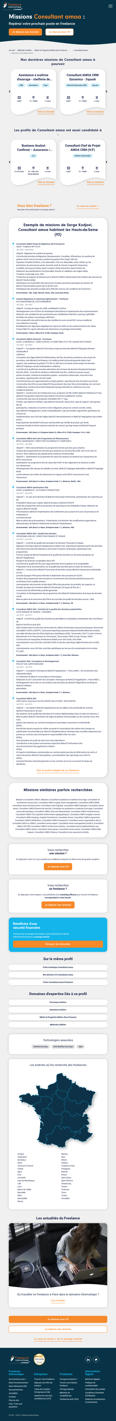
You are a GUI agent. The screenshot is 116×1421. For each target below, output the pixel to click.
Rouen (64, 1175)
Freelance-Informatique (30, 1415)
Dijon (20, 1172)
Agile (80, 1047)
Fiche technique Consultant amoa (58, 967)
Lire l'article (58, 1300)
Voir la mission (46, 111)
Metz (20, 1195)
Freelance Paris (68, 1166)
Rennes (64, 1172)
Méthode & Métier (25, 50)
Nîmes (64, 1160)
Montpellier (22, 1198)
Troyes (64, 1195)
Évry (19, 1175)
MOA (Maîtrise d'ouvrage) (63, 1047)
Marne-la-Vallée (24, 1189)
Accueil (12, 50)
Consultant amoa (81, 50)
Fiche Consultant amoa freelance (58, 982)
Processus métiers (58, 1002)
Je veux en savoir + (88, 206)
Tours (63, 1192)
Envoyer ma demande (58, 944)
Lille (19, 1183)
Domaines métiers (58, 1010)
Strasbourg (66, 1183)
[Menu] (110, 6)
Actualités (13, 1393)
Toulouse (65, 1189)
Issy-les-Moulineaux (26, 1180)
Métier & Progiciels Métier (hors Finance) (51, 50)
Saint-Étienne (67, 1180)
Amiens (21, 1154)
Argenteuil (22, 1157)
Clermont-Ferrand (25, 1166)
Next (106, 91)
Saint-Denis (66, 1178)
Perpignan (65, 1169)
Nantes (64, 1154)
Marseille (21, 1192)
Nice (63, 1157)
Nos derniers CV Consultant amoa (58, 975)
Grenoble (21, 1178)
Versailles (65, 1198)
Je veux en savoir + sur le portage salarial (58, 1339)
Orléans (64, 1163)
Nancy (20, 1201)
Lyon (20, 1186)
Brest (20, 1163)
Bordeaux (22, 1160)
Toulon (64, 1186)
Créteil (20, 1169)
